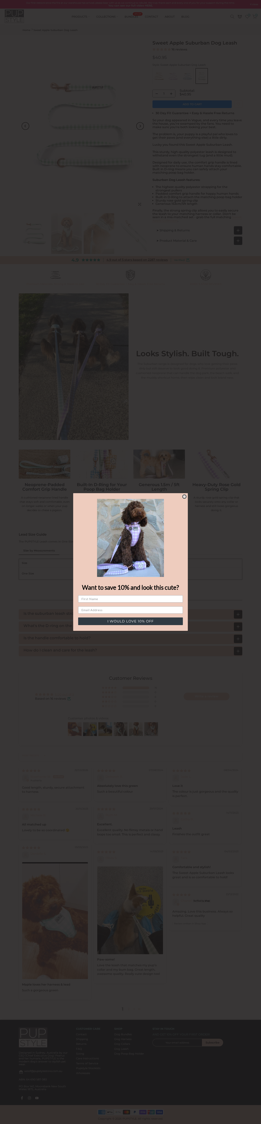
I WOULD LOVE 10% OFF (130, 621)
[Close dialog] (184, 497)
